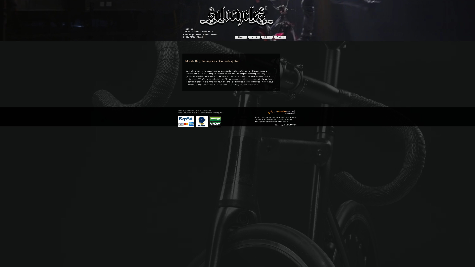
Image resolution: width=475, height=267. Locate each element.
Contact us (232, 84)
